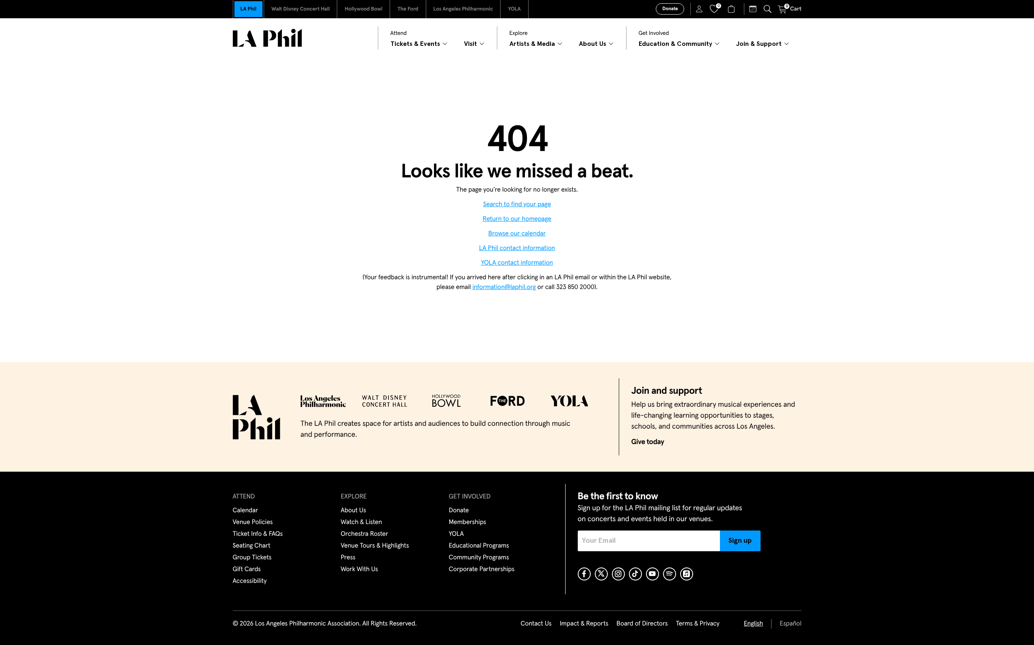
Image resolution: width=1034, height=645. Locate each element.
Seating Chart (252, 546)
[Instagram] (618, 573)
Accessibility (250, 581)
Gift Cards (247, 569)
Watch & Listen (361, 522)
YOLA (514, 9)
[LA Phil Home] (267, 38)
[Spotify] (669, 573)
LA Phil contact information (517, 248)
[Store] (732, 8)
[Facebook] (584, 573)
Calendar (245, 510)
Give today (647, 442)
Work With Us (359, 569)
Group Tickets (252, 557)
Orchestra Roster (364, 534)
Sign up (740, 540)
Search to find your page (517, 204)
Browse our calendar (517, 234)
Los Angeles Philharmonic (463, 9)
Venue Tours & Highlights (375, 546)
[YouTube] (652, 573)
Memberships (467, 522)
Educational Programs (479, 546)
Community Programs (479, 557)
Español (790, 624)
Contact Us (535, 624)
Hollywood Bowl (363, 9)
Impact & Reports (584, 624)
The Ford (407, 9)
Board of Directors (642, 624)
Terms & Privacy (697, 624)
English (753, 624)
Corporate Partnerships (482, 569)
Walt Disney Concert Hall (300, 9)
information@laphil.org (504, 287)
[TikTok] (635, 573)
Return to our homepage (517, 219)
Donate (670, 8)
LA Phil (248, 9)
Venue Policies (253, 522)
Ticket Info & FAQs (258, 534)
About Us (353, 510)
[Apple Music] (686, 573)
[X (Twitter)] (601, 573)
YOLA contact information (517, 263)
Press (348, 557)
